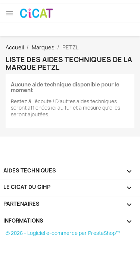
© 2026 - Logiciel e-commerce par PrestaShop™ (63, 233)
